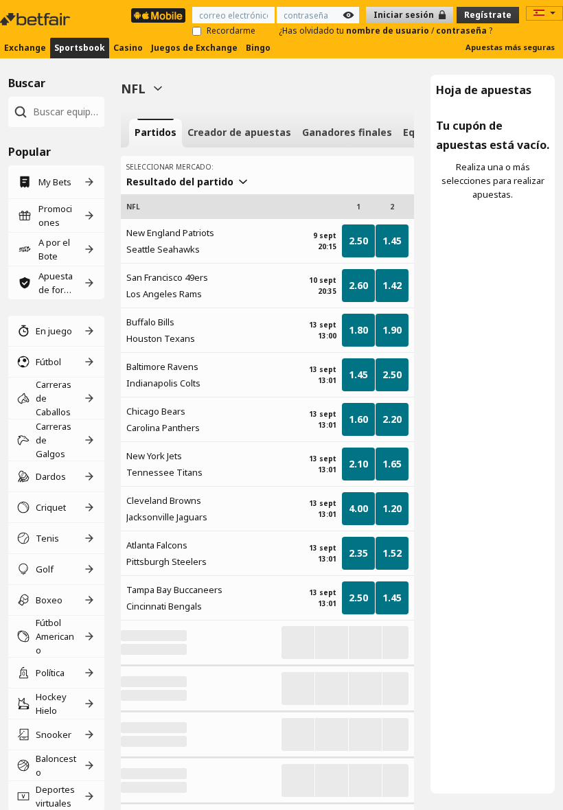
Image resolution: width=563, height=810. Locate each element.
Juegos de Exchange (194, 48)
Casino (128, 48)
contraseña (462, 30)
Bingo (258, 48)
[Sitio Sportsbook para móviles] (158, 15)
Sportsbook (79, 48)
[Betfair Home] (36, 19)
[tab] (155, 133)
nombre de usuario (388, 30)
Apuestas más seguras (510, 47)
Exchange (25, 48)
